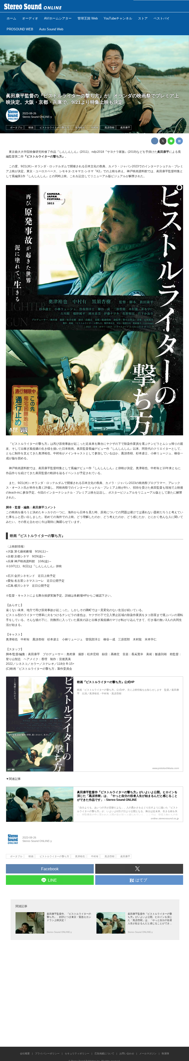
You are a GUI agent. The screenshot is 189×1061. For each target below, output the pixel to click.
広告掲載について (104, 1053)
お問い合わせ (126, 1053)
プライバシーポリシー (47, 1053)
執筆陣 (165, 1053)
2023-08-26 (29, 113)
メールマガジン (148, 1053)
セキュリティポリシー (77, 1053)
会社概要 (25, 1053)
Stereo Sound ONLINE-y (37, 116)
